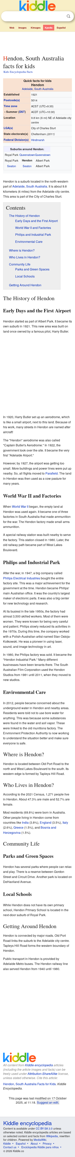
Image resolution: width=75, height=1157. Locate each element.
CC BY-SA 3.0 (44, 1128)
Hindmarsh (37, 140)
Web (11, 27)
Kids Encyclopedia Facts (18, 72)
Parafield (51, 473)
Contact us (9, 1147)
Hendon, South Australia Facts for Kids (29, 1084)
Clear (60, 16)
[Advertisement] (37, 42)
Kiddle (7, 1143)
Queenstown (27, 155)
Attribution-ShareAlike (42, 1073)
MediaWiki (40, 1140)
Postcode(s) (12, 100)
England (45, 822)
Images (22, 27)
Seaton (11, 166)
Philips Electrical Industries (21, 578)
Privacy (47, 1143)
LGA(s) (8, 128)
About (34, 1143)
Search (68, 16)
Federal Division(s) (16, 140)
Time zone (10, 106)
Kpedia (48, 27)
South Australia (43, 89)
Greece (18, 827)
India (25, 822)
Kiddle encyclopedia (39, 1065)
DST (22, 112)
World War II (20, 506)
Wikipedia (52, 1136)
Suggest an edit (47, 1102)
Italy (65, 822)
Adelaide (27, 89)
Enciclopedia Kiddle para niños (40, 1147)
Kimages (36, 27)
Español (61, 27)
